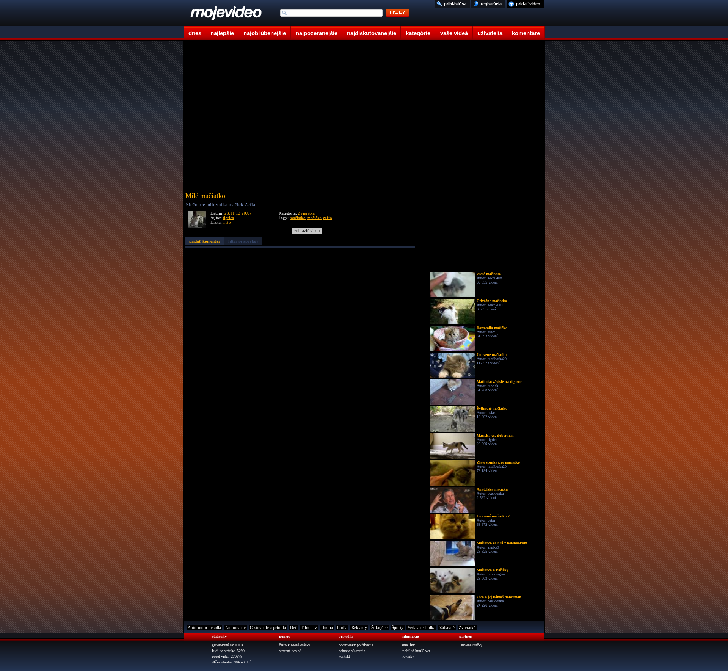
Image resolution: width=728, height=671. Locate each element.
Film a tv (309, 627)
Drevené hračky (470, 645)
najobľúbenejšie (264, 33)
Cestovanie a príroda (268, 627)
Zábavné (447, 627)
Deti (293, 627)
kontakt (344, 656)
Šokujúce (379, 627)
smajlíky (408, 645)
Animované (235, 627)
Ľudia (342, 627)
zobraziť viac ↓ (307, 231)
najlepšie (222, 33)
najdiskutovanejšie (371, 33)
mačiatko (298, 217)
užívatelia (489, 33)
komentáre (526, 33)
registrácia (491, 4)
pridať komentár (204, 241)
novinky (408, 656)
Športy (397, 627)
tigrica (228, 217)
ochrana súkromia (352, 651)
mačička (314, 217)
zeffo (327, 217)
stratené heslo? (290, 651)
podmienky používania (356, 645)
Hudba (327, 627)
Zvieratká (306, 213)
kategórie (418, 33)
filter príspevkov (243, 241)
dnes (194, 33)
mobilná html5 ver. (416, 651)
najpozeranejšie (316, 33)
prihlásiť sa (455, 4)
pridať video (528, 4)
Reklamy (359, 627)
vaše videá (454, 33)
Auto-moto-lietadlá (204, 627)
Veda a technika (421, 627)
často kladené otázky (294, 645)
